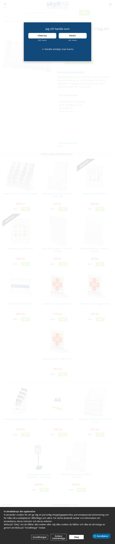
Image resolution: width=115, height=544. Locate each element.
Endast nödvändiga (58, 537)
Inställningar (40, 537)
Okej (76, 537)
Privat (72, 35)
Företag (42, 35)
